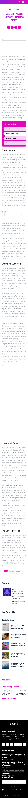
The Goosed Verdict (11, 143)
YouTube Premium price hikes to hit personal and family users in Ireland (17, 627)
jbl (22, 571)
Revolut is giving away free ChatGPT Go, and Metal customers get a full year (18, 665)
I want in (14, 786)
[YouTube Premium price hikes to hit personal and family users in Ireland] (5, 627)
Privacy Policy (19, 789)
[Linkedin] (11, 744)
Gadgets (4, 775)
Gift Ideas (17, 571)
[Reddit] (16, 744)
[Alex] (7, 597)
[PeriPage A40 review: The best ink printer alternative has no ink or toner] (5, 646)
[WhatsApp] (19, 27)
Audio (3, 767)
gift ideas (11, 571)
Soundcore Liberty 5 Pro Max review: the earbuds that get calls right (18, 654)
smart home (6, 573)
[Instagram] (12, 605)
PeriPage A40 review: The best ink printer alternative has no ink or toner (18, 645)
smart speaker (14, 573)
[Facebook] (8, 27)
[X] (12, 27)
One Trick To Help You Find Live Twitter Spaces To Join (7, 693)
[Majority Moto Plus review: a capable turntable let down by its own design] (5, 636)
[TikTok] (20, 744)
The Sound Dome (8, 112)
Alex (13, 589)
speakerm (22, 573)
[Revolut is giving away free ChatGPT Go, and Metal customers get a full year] (5, 665)
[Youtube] (24, 744)
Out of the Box (10, 129)
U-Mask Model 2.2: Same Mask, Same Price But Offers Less (20, 693)
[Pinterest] (15, 27)
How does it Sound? (11, 138)
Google (4, 759)
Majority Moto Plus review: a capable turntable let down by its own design (18, 635)
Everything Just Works (12, 133)
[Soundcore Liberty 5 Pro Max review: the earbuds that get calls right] (5, 655)
